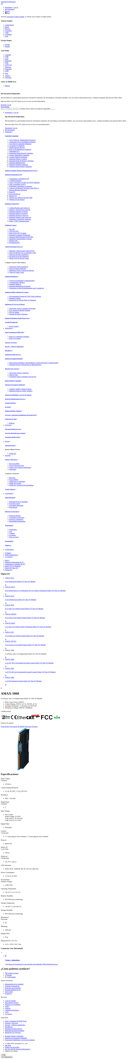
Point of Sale (13, 375)
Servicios (8, 425)
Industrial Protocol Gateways (18, 215)
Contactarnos (9, 549)
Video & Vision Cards (16, 272)
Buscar (7, 11)
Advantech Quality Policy (12, 437)
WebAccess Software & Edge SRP (20, 198)
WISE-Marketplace (11, 555)
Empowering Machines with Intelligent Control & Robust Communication (33, 363)
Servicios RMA (14, 464)
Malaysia (8, 67)
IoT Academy (13, 479)
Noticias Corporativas (12, 986)
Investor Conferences (16, 519)
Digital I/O (8, 570)
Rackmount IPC (14, 242)
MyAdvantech (10, 9)
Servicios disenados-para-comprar (15, 433)
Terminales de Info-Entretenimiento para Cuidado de (26, 288)
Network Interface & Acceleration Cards (22, 253)
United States (9, 25)
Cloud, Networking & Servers (13, 246)
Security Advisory (10, 489)
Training (12, 533)
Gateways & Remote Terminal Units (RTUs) (24, 188)
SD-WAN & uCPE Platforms (19, 256)
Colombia (8, 34)
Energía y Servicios (11, 342)
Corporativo (9, 493)
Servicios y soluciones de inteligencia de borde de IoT (20, 415)
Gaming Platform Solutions (18, 157)
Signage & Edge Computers (18, 314)
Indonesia (8, 61)
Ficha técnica (5, 726)
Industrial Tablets (15, 298)
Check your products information (20, 467)
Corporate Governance (16, 517)
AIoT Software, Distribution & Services (22, 140)
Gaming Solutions (10, 403)
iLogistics (8, 407)
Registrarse (8, 7)
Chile (7, 32)
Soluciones (8, 328)
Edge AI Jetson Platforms (17, 268)
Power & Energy (14, 194)
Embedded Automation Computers (20, 186)
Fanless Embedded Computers (19, 155)
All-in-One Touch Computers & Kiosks (22, 308)
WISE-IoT (12, 453)
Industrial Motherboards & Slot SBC (21, 237)
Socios (7, 441)
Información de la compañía (18, 502)
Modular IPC (13, 241)
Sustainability (9, 541)
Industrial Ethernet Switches (18, 212)
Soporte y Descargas (11, 459)
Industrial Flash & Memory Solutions (21, 161)
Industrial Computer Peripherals (19, 235)
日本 (6, 63)
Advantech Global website (15, 17)
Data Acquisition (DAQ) (17, 184)
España (7, 46)
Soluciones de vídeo (11, 419)
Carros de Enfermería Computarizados (22, 280)
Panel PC (12, 192)
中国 (6, 57)
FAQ (6, 1012)
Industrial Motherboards (17, 163)
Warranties (12, 469)
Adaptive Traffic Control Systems (20, 389)
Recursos (12, 478)
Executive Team (14, 503)
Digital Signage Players (17, 147)
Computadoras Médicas (17, 282)
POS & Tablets (14, 312)
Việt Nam (8, 77)
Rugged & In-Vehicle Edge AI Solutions (22, 300)
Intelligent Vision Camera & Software (21, 270)
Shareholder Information (17, 521)
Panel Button (5, 107)
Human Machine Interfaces (18, 190)
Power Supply (14, 326)
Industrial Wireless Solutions (18, 165)
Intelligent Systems (10, 225)
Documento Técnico (12, 1003)
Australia (8, 55)
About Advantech (10, 497)
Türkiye (7, 76)
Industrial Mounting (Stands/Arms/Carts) (17, 318)
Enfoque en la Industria (12, 1004)
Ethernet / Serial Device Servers (19, 210)
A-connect (8, 1014)
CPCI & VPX (14, 231)
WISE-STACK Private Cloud (19, 258)
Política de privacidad (12, 1047)
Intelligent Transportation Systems (20, 239)
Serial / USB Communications (19, 221)
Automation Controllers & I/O (19, 179)
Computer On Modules (16, 146)
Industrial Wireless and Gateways (20, 217)
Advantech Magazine (16, 505)
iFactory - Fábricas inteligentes (14, 346)
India (6, 59)
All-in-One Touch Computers (19, 373)
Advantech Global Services (13, 429)
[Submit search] (52, 109)
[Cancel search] (54, 109)
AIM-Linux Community (17, 481)
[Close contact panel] (1, 952)
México (7, 29)
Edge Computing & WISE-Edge (14, 332)
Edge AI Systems (15, 338)
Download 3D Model (17, 726)
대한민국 (8, 65)
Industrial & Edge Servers (13, 354)
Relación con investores (12, 511)
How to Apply (14, 537)
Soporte (7, 455)
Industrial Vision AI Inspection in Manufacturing (25, 365)
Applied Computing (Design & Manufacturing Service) (21, 170)
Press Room (13, 507)
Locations (12, 535)
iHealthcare (8, 350)
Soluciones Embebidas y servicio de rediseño (18, 395)
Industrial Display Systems (18, 159)
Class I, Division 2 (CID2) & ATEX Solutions (24, 182)
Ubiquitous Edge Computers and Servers (22, 377)
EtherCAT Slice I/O (11, 568)
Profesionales (9, 525)
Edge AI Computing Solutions (19, 336)
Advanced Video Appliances (18, 267)
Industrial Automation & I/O (13, 174)
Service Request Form (16, 465)
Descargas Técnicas (31, 726)
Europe (7, 44)
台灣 (6, 71)
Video (7, 1006)
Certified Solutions (15, 181)
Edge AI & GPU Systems (17, 233)
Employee (8, 545)
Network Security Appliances (19, 254)
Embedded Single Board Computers (21, 153)
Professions (13, 529)
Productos (8, 132)
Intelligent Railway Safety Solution (20, 391)
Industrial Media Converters (18, 213)
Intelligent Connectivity (12, 204)
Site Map (8, 1045)
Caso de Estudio (10, 1001)
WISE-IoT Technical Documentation (21, 485)
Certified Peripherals (11, 322)
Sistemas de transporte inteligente (15, 385)
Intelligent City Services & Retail (14, 304)
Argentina (8, 31)
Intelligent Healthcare (11, 276)
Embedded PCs (14, 151)
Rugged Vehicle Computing (13, 381)
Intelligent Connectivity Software (20, 219)
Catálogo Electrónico (12, 1010)
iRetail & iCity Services (12, 369)
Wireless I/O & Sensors (17, 199)
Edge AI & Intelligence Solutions (20, 149)
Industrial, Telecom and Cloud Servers (22, 251)
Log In (16, 7)
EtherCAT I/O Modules (13, 566)
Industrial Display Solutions (13, 411)
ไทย (6, 73)
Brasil (7, 27)
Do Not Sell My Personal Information (17, 1049)
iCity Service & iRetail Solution (19, 310)
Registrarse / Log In (11, 112)
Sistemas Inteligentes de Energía (19, 286)
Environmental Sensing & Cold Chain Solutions (25, 296)
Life (10, 531)
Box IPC (12, 229)
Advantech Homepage (8, 2)
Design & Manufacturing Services (15, 399)
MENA (7, 86)
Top (4, 1055)
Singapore (8, 69)
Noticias (7, 1008)
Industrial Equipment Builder (14, 358)
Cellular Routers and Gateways (19, 208)
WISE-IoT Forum (15, 483)
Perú (8, 13)
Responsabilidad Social (12, 990)
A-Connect (8, 557)
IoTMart (8, 553)
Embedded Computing (11, 136)
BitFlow (12, 423)
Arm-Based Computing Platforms (20, 144)
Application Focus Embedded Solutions (22, 142)
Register (3, 105)
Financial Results (15, 516)
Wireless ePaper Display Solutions (20, 166)
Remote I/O (13, 196)
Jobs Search (9, 992)
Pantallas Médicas (15, 284)
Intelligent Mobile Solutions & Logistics (16, 292)
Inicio (7, 560)
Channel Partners (10, 445)
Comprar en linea (12, 973)
